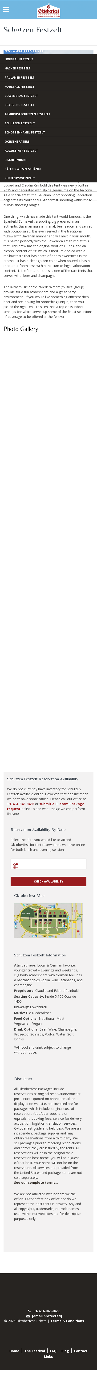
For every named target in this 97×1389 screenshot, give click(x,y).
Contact (13, 196)
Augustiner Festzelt (21, 151)
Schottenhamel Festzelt (25, 132)
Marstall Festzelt (19, 87)
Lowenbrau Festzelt (21, 96)
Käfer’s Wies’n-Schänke (23, 169)
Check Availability (48, 881)
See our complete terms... (36, 1182)
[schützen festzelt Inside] (48, 648)
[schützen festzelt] (48, 564)
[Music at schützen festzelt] (48, 606)
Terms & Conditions (67, 1321)
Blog (9, 187)
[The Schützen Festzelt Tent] (48, 395)
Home (10, 23)
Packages (13, 32)
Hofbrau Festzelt (19, 59)
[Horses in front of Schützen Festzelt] (48, 353)
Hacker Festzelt (18, 68)
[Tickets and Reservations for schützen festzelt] (48, 691)
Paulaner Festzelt (20, 78)
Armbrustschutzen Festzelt (28, 114)
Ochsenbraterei (17, 142)
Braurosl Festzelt (20, 105)
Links (48, 1356)
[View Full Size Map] (48, 920)
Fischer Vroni (16, 160)
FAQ (53, 1351)
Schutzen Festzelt (20, 123)
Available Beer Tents (24, 50)
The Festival (34, 1351)
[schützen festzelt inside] (48, 480)
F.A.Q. (9, 41)
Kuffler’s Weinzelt (20, 178)
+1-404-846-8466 (20, 804)
